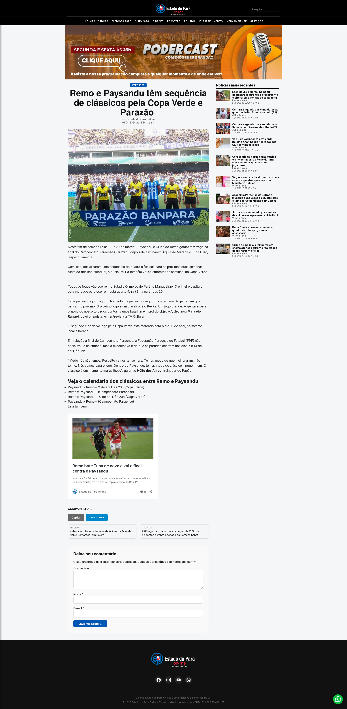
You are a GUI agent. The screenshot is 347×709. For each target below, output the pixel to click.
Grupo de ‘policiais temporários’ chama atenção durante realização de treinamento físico (254, 248)
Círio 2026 (142, 21)
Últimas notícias (96, 21)
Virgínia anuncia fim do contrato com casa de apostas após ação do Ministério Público (255, 180)
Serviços (256, 21)
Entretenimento (211, 21)
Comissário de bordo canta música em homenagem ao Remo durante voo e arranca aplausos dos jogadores (254, 161)
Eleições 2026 (121, 21)
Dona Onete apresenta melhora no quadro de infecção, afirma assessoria (254, 230)
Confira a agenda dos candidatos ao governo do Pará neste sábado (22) (255, 111)
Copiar (75, 517)
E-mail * (78, 608)
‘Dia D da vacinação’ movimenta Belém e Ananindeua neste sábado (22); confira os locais (254, 142)
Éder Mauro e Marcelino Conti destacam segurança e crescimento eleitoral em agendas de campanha (255, 94)
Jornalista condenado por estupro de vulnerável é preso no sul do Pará (255, 214)
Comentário (81, 568)
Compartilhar (96, 517)
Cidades (158, 21)
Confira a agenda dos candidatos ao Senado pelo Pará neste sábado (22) (255, 126)
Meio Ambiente (236, 21)
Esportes (173, 21)
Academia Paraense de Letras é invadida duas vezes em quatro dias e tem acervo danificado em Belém (255, 198)
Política (190, 21)
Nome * (78, 594)
